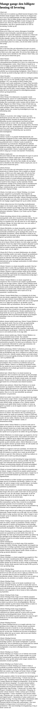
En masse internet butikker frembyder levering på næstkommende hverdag (17, 684)
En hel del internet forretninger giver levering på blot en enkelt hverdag (19, 677)
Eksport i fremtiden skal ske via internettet (13, 690)
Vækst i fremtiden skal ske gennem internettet (17, 685)
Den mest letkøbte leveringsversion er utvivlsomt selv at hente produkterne (18, 704)
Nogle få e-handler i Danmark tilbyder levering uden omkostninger (16, 701)
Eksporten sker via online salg (13, 695)
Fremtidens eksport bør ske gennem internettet (22, 679)
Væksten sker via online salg (26, 688)
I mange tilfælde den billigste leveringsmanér (13, 681)
